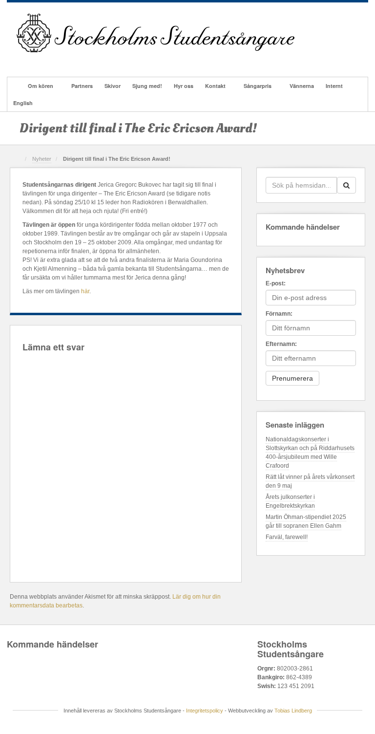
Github (49, 60)
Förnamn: (279, 313)
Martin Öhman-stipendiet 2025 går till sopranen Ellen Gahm (306, 521)
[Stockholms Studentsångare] (155, 32)
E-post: (276, 283)
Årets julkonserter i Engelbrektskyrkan (290, 501)
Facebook (36, 60)
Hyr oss (183, 85)
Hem (14, 85)
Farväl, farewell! (287, 537)
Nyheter (41, 159)
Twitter (76, 60)
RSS (102, 60)
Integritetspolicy (204, 710)
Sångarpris (257, 85)
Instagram (63, 60)
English (23, 103)
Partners (82, 85)
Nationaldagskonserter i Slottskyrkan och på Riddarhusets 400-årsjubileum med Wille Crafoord (310, 452)
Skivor (112, 85)
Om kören (40, 85)
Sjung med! (147, 85)
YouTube (89, 60)
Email (23, 60)
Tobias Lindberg (293, 710)
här (85, 291)
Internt (334, 85)
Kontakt (215, 85)
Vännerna (302, 85)
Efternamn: (281, 344)
